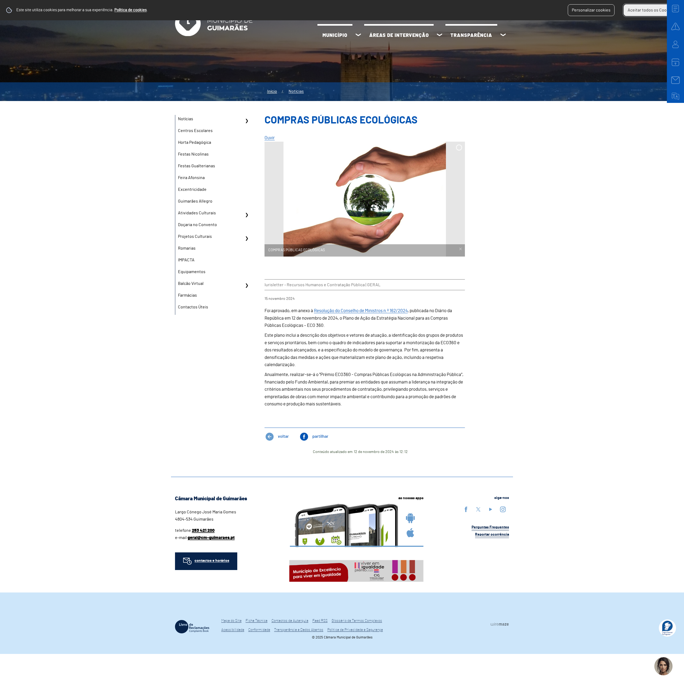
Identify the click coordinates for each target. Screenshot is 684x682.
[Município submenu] (358, 35)
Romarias (187, 248)
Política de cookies (130, 10)
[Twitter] (478, 509)
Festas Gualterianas (196, 166)
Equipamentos (191, 272)
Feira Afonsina (191, 178)
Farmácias (187, 295)
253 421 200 (203, 530)
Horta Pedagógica (194, 142)
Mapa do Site (231, 621)
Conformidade (259, 630)
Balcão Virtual (191, 283)
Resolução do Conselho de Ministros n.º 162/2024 (361, 310)
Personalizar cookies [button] (591, 10)
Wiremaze (499, 624)
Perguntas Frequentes (490, 527)
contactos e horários (212, 561)
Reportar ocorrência (492, 534)
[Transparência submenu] (503, 35)
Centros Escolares (195, 131)
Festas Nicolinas (193, 154)
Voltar (283, 436)
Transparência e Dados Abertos (298, 630)
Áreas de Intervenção (399, 35)
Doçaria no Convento (197, 225)
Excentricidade (192, 189)
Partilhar (320, 436)
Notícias (296, 91)
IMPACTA (186, 260)
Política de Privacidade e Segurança (355, 630)
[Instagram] (503, 509)
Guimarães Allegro (195, 201)
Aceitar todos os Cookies (651, 10)
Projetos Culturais (195, 236)
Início (272, 91)
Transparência (471, 35)
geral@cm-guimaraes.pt (211, 538)
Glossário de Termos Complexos (357, 621)
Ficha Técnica (256, 621)
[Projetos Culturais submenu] (246, 238)
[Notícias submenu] (246, 121)
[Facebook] (466, 509)
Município (334, 35)
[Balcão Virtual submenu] (246, 285)
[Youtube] (490, 509)
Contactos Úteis (193, 307)
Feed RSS (320, 621)
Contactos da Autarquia (289, 621)
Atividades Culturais (197, 213)
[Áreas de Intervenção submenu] (439, 35)
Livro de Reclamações (192, 626)
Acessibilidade (232, 630)
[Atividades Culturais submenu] (246, 215)
